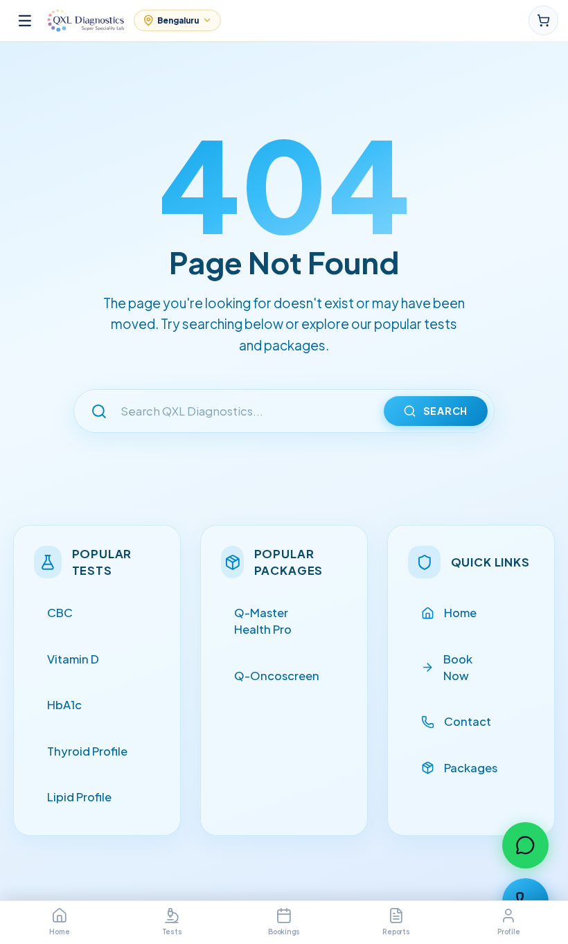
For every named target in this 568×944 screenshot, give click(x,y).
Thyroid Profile (87, 751)
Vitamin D (73, 659)
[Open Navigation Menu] (24, 20)
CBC (60, 612)
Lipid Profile (79, 797)
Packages (470, 767)
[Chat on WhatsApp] (525, 845)
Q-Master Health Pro (263, 620)
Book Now (457, 667)
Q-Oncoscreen (276, 675)
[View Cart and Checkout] (543, 20)
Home (460, 612)
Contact (467, 721)
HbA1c (64, 704)
